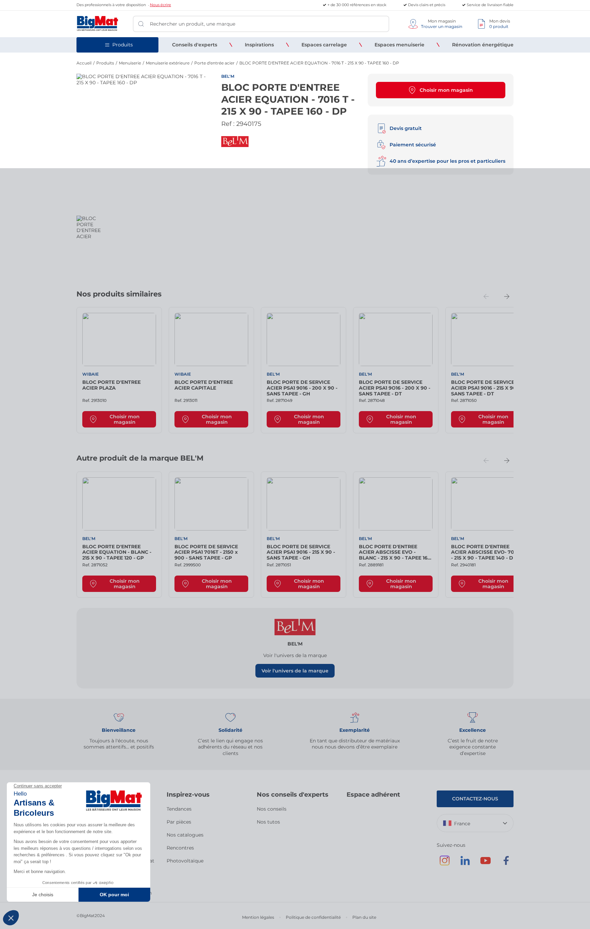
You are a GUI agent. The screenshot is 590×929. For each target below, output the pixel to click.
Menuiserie (130, 63)
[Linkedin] (465, 864)
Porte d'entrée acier (214, 63)
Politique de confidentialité (313, 917)
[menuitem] (194, 45)
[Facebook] (506, 864)
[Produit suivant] (507, 296)
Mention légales (258, 917)
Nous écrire (160, 4)
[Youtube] (485, 864)
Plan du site (364, 917)
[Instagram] (444, 864)
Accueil (84, 63)
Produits (105, 63)
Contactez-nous (475, 799)
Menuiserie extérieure (167, 63)
